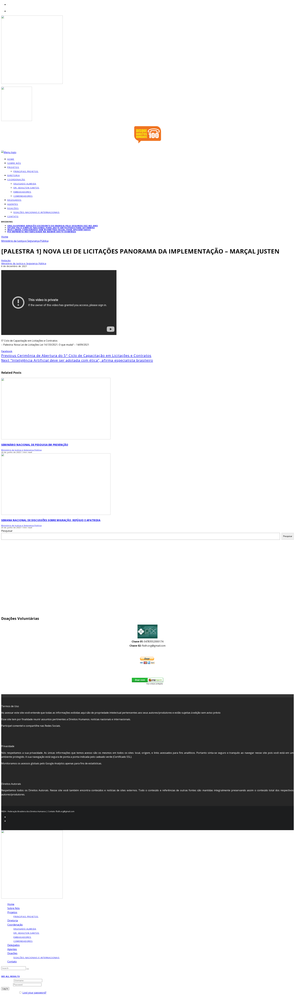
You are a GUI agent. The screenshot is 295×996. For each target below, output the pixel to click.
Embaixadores (22, 191)
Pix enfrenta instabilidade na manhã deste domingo (41, 231)
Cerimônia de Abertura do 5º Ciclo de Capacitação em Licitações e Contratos (76, 355)
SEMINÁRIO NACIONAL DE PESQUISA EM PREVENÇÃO (34, 444)
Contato (13, 216)
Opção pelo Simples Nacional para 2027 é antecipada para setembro (51, 227)
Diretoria (12, 920)
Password (6, 984)
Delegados (13, 945)
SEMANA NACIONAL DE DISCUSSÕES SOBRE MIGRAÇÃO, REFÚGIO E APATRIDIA (50, 520)
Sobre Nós (13, 908)
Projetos (13, 167)
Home (10, 904)
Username (7, 980)
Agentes (12, 204)
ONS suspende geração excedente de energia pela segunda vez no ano (52, 225)
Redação (6, 260)
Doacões (13, 208)
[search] (27, 968)
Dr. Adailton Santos (26, 187)
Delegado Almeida (25, 183)
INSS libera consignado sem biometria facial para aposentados (49, 229)
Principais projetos (26, 171)
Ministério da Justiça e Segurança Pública (23, 263)
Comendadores (23, 196)
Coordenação (16, 179)
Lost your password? (34, 992)
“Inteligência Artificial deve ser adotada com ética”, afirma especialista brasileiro (77, 360)
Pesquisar (7, 531)
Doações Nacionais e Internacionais (36, 212)
